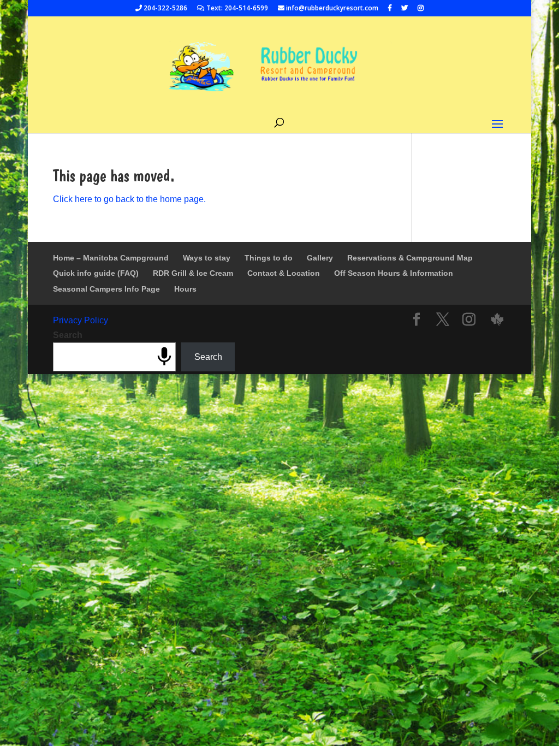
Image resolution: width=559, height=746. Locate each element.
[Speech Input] (164, 356)
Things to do (269, 257)
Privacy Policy (80, 320)
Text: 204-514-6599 (236, 9)
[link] (497, 320)
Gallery (320, 257)
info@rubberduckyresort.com (331, 9)
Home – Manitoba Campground (111, 257)
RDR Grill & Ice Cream (193, 273)
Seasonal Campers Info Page (106, 289)
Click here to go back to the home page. (129, 199)
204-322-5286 (164, 9)
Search (67, 335)
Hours (185, 289)
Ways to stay (206, 257)
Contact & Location (283, 273)
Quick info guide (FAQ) (96, 273)
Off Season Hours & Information (393, 273)
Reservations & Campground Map (410, 257)
